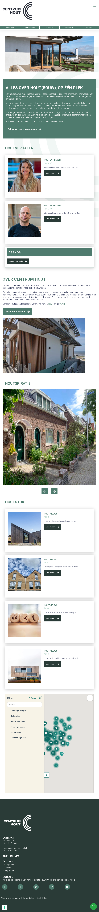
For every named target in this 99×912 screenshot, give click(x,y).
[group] (49, 437)
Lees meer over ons (15, 311)
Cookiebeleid (42, 898)
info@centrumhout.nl (17, 848)
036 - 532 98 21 (13, 850)
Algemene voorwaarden (10, 898)
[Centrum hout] (17, 12)
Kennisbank (10, 27)
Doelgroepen (69, 27)
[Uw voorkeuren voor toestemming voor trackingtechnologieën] (4, 907)
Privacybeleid (28, 898)
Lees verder (50, 173)
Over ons (49, 27)
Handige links (30, 27)
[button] (54, 491)
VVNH (62, 304)
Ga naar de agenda (16, 261)
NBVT (50, 304)
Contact (89, 27)
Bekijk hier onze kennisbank (22, 129)
